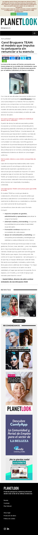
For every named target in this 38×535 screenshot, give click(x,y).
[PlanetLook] (5, 529)
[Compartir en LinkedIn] (28, 58)
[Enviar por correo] (12, 58)
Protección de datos (10, 516)
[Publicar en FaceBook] (17, 58)
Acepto (13, 14)
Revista (6, 500)
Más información (22, 14)
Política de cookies (9, 518)
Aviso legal (7, 513)
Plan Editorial (7, 506)
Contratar (7, 503)
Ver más (19, 321)
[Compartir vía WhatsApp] (4, 61)
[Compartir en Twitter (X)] (23, 58)
